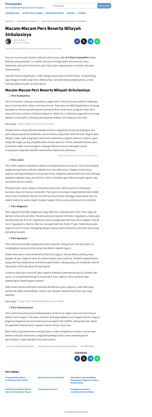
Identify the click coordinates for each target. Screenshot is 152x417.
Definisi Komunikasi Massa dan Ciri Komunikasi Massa (18, 390)
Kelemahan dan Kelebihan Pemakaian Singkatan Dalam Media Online (84, 380)
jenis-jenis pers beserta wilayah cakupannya (57, 346)
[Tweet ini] (84, 41)
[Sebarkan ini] (77, 41)
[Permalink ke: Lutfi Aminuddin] (8, 41)
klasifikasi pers (87, 346)
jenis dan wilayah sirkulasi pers (20, 346)
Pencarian (104, 5)
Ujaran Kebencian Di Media (51, 377)
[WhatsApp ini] (97, 41)
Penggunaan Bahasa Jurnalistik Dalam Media (82, 390)
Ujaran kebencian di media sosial (35, 123)
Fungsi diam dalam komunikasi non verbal (40, 301)
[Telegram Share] (91, 41)
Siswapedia (13, 4)
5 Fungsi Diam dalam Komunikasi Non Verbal (16, 378)
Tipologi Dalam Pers (48, 389)
